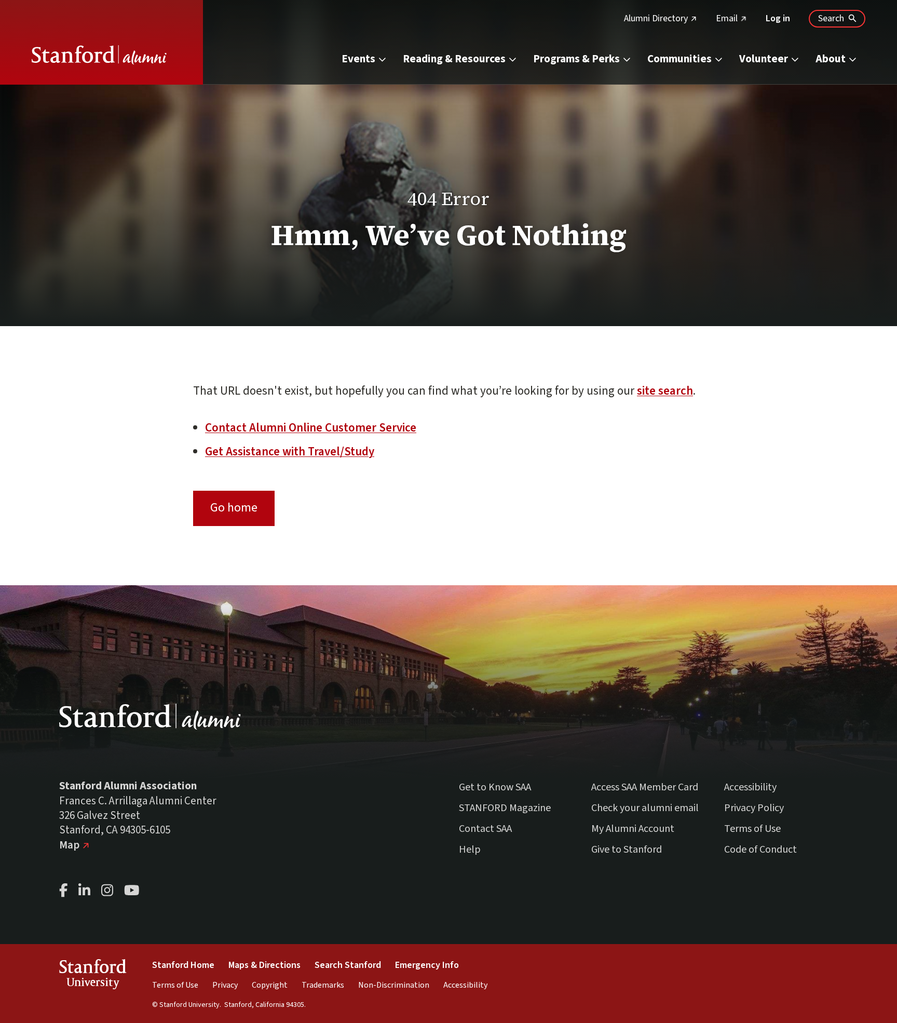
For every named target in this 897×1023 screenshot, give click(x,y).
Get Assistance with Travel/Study (289, 451)
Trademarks (323, 985)
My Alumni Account (632, 829)
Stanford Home (183, 965)
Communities (679, 58)
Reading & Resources (454, 58)
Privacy (225, 985)
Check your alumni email (645, 808)
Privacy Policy (754, 808)
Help (470, 849)
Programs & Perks (576, 58)
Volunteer (763, 58)
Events (358, 58)
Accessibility (750, 787)
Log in (778, 18)
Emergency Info (427, 965)
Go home (233, 508)
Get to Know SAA (495, 787)
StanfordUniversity (92, 976)
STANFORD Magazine (505, 808)
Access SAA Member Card (644, 787)
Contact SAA (485, 829)
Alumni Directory (660, 18)
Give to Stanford (626, 849)
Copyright (270, 985)
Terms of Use (752, 829)
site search (665, 390)
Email (731, 18)
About (831, 58)
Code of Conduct (760, 849)
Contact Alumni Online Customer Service (310, 427)
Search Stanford (348, 965)
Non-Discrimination (393, 985)
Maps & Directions (264, 965)
